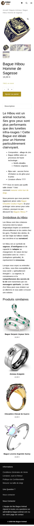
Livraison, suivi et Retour (13, 476)
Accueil (5, 10)
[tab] (17, 106)
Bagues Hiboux (20, 212)
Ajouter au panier (12, 94)
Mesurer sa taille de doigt (13, 483)
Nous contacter (9, 495)
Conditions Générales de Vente (15, 472)
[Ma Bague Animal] (6, 3)
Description (10, 106)
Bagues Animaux (15, 10)
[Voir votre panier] (21, 3)
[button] (26, 3)
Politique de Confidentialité (13, 479)
